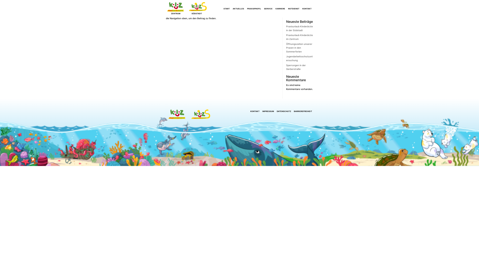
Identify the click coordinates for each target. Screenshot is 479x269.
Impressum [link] (268, 111)
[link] (226, 8)
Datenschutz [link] (284, 111)
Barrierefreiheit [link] (303, 111)
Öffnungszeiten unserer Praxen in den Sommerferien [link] (299, 48)
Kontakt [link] (255, 111)
